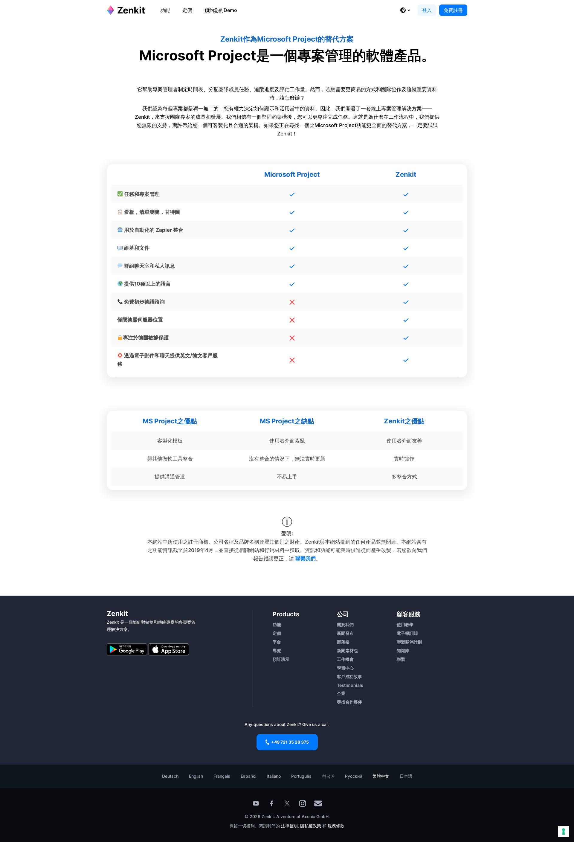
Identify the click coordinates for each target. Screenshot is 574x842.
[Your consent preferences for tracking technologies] (563, 831)
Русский (353, 776)
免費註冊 (453, 10)
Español (248, 776)
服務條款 (336, 825)
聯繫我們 (305, 559)
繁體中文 (381, 776)
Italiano (274, 776)
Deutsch (170, 776)
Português (301, 776)
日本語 (406, 776)
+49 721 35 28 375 (290, 742)
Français (221, 776)
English (196, 776)
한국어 (328, 776)
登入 (427, 10)
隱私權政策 (310, 825)
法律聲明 (289, 825)
